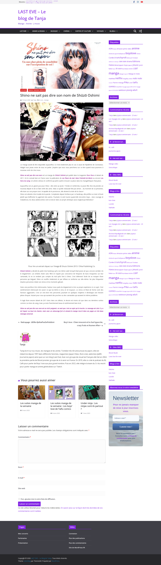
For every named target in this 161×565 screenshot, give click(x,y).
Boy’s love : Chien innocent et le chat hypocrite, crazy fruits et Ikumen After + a (83, 324)
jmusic (136, 65)
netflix (118, 78)
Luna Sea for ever (115, 184)
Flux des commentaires (77, 543)
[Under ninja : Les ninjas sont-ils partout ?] (92, 387)
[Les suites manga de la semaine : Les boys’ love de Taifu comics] (61, 387)
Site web (21, 488)
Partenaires (22, 538)
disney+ (116, 61)
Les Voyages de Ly (115, 119)
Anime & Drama (38, 31)
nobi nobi (137, 78)
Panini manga (118, 82)
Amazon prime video (124, 49)
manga (46, 100)
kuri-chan (112, 200)
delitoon (111, 61)
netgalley (125, 79)
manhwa (112, 78)
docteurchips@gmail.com (118, 128)
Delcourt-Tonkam (132, 58)
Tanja (34, 100)
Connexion (73, 534)
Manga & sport (123, 74)
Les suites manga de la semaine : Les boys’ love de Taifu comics (61, 406)
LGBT (135, 68)
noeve (110, 83)
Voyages (100, 31)
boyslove (131, 53)
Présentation (23, 543)
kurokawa (125, 69)
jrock (141, 65)
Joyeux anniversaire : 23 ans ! (127, 115)
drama (129, 61)
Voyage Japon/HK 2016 (129, 87)
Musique (54, 31)
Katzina (111, 197)
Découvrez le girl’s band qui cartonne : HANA (42, 2)
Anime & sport (113, 54)
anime (135, 48)
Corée (111, 57)
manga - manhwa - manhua (37, 90)
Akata (114, 49)
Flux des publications (77, 538)
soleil (130, 83)
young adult (131, 90)
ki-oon (41, 100)
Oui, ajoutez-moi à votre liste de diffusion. (37, 499)
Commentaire (24, 437)
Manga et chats (134, 74)
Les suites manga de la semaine (30, 405)
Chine (138, 54)
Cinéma (66, 31)
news (130, 78)
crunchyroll (120, 57)
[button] (27, 31)
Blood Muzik (113, 180)
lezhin (131, 69)
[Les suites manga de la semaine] (31, 387)
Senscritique (113, 167)
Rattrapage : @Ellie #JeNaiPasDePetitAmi (37, 322)
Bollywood (122, 54)
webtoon (122, 90)
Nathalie (112, 208)
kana (110, 69)
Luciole (111, 204)
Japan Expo (123, 65)
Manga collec (113, 164)
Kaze (114, 69)
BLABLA (112, 31)
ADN (111, 48)
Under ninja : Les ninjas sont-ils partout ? (92, 406)
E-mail (21, 478)
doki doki (122, 61)
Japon (130, 65)
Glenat (116, 65)
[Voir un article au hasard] (140, 31)
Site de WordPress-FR (77, 548)
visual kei (119, 87)
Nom (21, 467)
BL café (111, 147)
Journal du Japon (114, 151)
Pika (126, 82)
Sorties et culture (83, 31)
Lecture (23, 31)
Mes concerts (23, 534)
